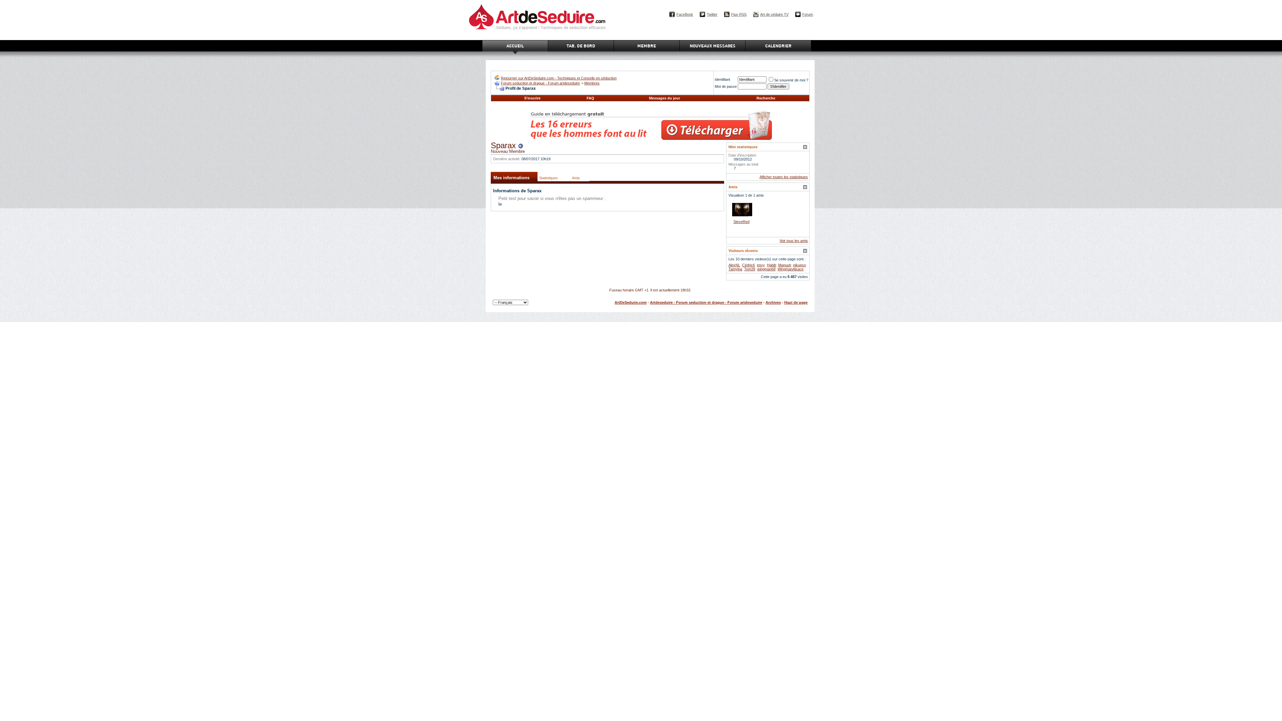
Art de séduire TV (774, 14)
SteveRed (741, 222)
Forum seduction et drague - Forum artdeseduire (540, 83)
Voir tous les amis (794, 241)
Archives (773, 302)
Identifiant (722, 79)
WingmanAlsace (791, 269)
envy (761, 265)
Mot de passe (726, 86)
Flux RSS (738, 14)
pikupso (799, 265)
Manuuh (784, 265)
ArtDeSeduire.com (631, 302)
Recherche (766, 98)
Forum (807, 14)
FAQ (590, 98)
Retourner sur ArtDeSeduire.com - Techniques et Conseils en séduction (559, 78)
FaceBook (684, 14)
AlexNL (734, 265)
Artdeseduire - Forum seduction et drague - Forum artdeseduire (706, 302)
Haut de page (796, 302)
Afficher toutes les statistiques (784, 177)
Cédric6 (748, 265)
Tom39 (749, 269)
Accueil (515, 45)
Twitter (712, 14)
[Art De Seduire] (496, 78)
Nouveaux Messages (712, 45)
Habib (771, 265)
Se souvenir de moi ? (791, 80)
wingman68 (766, 269)
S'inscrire (532, 98)
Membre (646, 45)
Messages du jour (664, 98)
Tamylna (735, 269)
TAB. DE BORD (581, 45)
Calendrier (778, 45)
